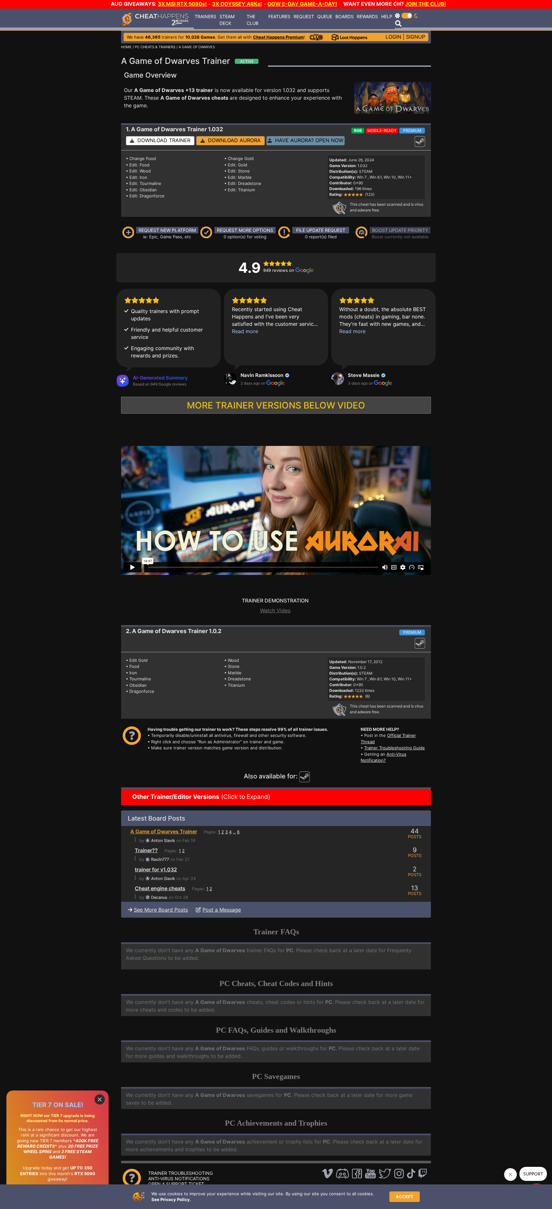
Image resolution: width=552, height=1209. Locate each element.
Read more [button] (245, 331)
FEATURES (279, 16)
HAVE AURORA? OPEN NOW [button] (307, 140)
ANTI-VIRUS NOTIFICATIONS (179, 1178)
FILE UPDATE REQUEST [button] (320, 230)
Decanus (159, 897)
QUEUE (324, 16)
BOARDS (344, 16)
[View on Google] (230, 378)
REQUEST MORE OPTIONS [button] (245, 230)
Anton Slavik (163, 840)
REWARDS (367, 16)
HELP (386, 16)
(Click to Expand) (200, 796)
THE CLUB (252, 20)
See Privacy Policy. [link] (171, 1199)
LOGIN (393, 37)
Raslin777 (160, 859)
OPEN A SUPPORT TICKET (176, 1184)
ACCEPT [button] (404, 1196)
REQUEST (304, 16)
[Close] (100, 1099)
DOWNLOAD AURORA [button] (233, 140)
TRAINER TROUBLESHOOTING (180, 1173)
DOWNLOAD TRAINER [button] (162, 140)
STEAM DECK (226, 20)
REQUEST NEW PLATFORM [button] (167, 230)
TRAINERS (205, 16)
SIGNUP (415, 37)
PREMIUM (412, 130)
